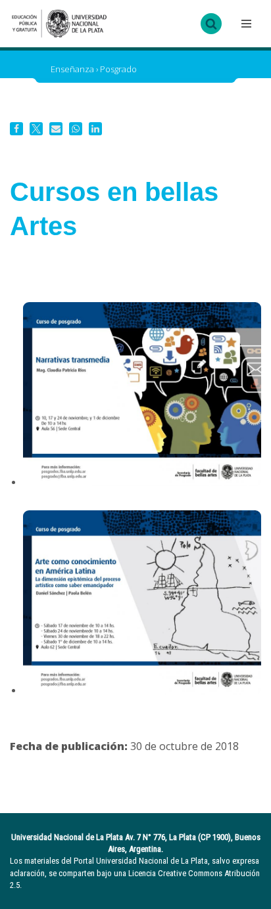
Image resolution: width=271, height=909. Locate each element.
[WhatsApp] (75, 128)
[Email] (55, 128)
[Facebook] (16, 128)
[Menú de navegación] (244, 23)
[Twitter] (36, 128)
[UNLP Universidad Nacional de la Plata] (59, 23)
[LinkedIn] (95, 128)
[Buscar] (211, 23)
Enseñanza (72, 69)
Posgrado (118, 69)
